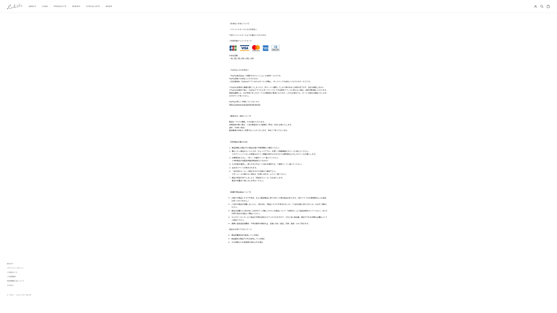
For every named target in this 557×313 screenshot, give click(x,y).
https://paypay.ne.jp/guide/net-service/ (245, 104)
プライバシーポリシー (15, 268)
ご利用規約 (11, 276)
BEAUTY (10, 263)
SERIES (76, 6)
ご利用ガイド (12, 272)
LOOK (45, 6)
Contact (10, 285)
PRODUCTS (60, 6)
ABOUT (32, 6)
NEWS (109, 6)
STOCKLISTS (93, 6)
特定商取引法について (15, 281)
